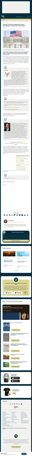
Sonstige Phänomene (24, 416)
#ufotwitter (8, 107)
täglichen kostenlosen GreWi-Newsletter (20, 143)
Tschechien (5, 266)
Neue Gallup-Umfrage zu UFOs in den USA (22, 262)
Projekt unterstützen (16, 446)
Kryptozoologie (14, 417)
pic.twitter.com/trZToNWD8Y (14, 107)
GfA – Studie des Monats (6, 421)
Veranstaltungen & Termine (25, 420)
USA (18, 267)
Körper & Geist (14, 416)
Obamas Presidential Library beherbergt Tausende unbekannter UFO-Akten (22, 168)
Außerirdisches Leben (5, 414)
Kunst (12, 418)
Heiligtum (7, 265)
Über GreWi (4, 423)
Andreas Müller (5, 27)
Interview (13, 413)
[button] (4, 215)
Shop (14, 393)
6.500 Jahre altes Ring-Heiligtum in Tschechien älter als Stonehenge (8, 261)
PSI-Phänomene (23, 413)
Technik (22, 418)
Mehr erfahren (25, 293)
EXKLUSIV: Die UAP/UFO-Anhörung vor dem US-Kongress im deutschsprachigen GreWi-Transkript (22, 163)
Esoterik (3, 416)
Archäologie (6, 258)
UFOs (4, 62)
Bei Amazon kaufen (15, 366)
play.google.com (15, 381)
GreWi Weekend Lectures (6, 422)
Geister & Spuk (4, 418)
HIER (6, 143)
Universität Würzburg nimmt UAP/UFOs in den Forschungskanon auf (15, 170)
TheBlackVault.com (13, 178)
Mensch (13, 421)
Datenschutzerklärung (5, 424)
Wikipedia (5, 85)
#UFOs (5, 102)
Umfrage (26, 266)
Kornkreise (13, 415)
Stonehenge (10, 265)
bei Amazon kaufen (15, 340)
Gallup (20, 266)
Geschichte (4, 419)
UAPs (22, 266)
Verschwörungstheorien (24, 421)
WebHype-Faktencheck (24, 422)
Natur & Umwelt (14, 422)
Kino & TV (13, 414)
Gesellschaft (25, 258)
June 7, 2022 (20, 109)
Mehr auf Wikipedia (6, 310)
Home (3, 21)
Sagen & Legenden (24, 415)
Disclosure (7, 21)
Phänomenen (16, 62)
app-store (15, 378)
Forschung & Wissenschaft (6, 417)
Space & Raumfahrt (24, 417)
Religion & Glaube (23, 414)
